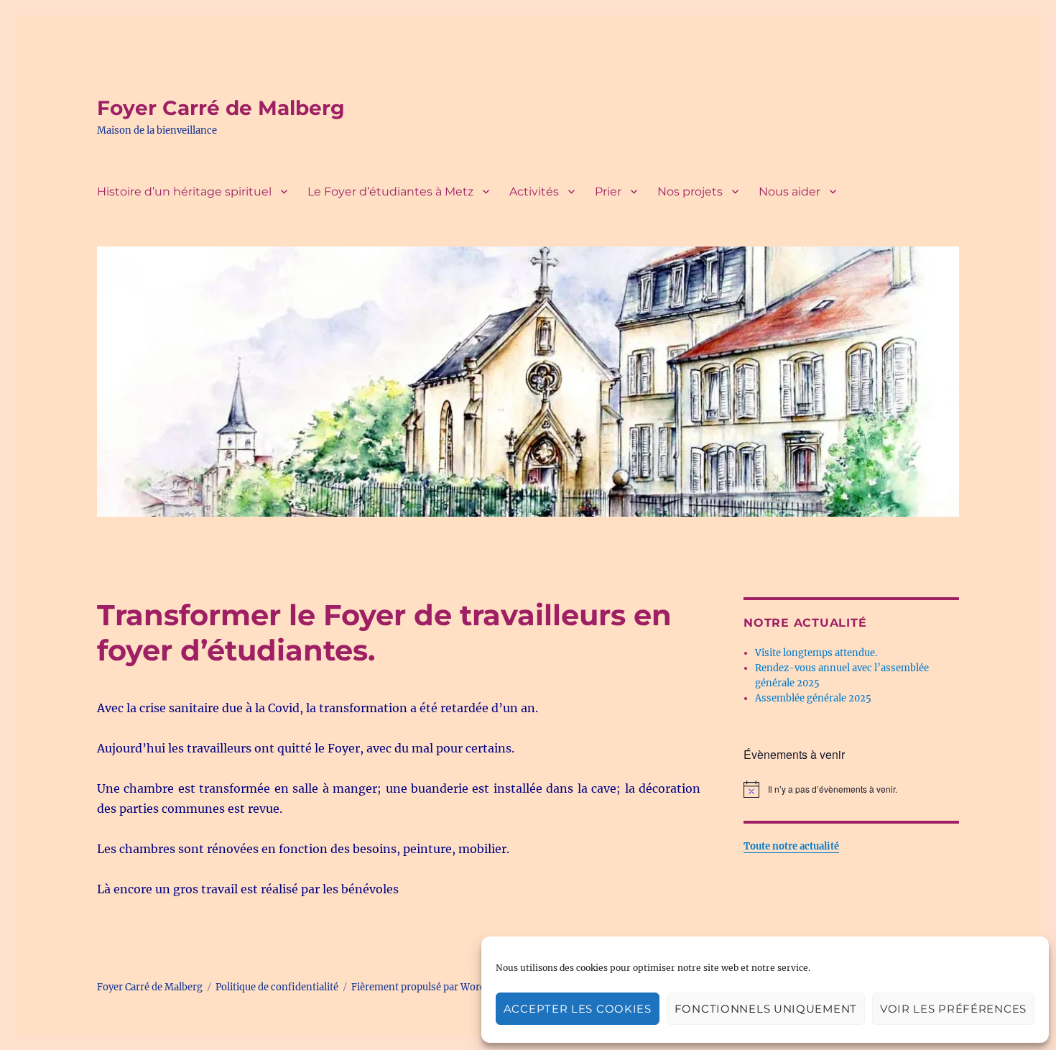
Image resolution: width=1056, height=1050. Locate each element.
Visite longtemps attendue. (816, 653)
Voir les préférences (953, 1009)
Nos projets (690, 191)
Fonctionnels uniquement (766, 1009)
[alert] (851, 789)
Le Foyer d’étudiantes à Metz (390, 191)
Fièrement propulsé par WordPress (431, 987)
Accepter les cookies (578, 1009)
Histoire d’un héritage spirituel (184, 191)
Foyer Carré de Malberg (221, 108)
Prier (608, 191)
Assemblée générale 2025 (813, 698)
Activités (534, 191)
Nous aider (789, 191)
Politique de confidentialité (277, 987)
